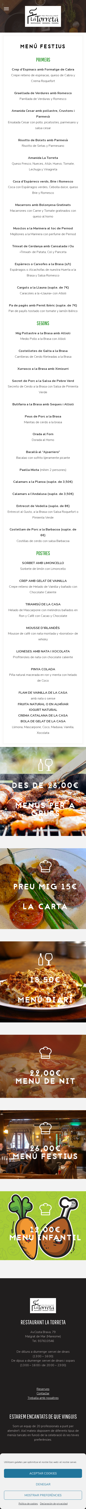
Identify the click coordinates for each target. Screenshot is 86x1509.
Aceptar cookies (43, 1473)
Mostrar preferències (43, 1495)
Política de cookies (28, 1503)
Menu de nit (45, 1082)
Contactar (43, 1393)
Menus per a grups (45, 810)
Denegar (43, 1484)
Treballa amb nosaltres (43, 1398)
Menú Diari (45, 1001)
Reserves (43, 1389)
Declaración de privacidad (54, 1503)
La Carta (45, 907)
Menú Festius (45, 1157)
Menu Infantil (45, 1238)
